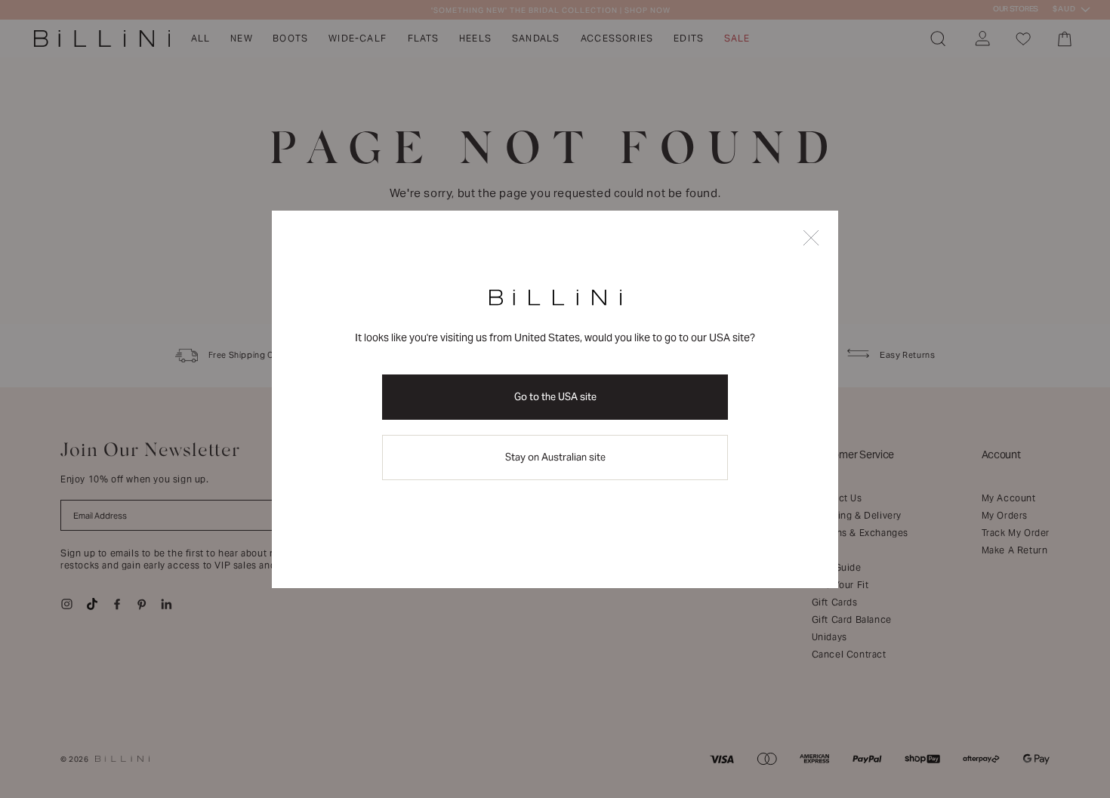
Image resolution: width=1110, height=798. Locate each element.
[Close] (811, 239)
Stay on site (555, 457)
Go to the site (555, 396)
